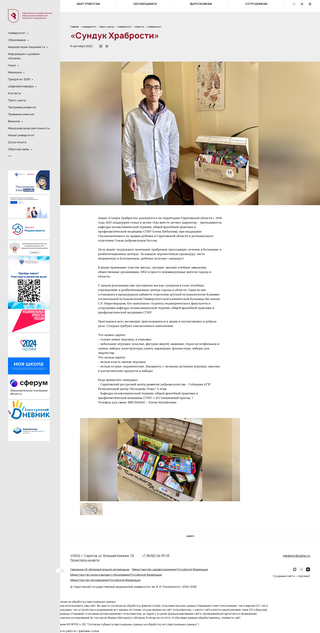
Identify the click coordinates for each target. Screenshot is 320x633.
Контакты (14, 93)
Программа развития (22, 107)
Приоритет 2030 (19, 79)
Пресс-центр (17, 100)
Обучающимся (145, 4)
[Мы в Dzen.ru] (308, 569)
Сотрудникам (256, 4)
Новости (139, 26)
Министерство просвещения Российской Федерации (105, 580)
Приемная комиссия (21, 114)
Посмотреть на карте (84, 560)
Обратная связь (19, 149)
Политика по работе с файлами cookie (74, 631)
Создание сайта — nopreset (291, 576)
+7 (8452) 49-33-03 (155, 556)
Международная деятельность (29, 128)
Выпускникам (201, 4)
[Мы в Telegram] (301, 569)
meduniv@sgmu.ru (296, 556)
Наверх (190, 536)
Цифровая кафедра (21, 86)
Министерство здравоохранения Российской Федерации (170, 569)
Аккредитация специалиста (27, 47)
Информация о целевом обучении (24, 56)
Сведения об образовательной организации (99, 569)
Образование (17, 40)
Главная (74, 26)
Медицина (15, 72)
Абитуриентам (88, 4)
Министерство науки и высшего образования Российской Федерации (116, 575)
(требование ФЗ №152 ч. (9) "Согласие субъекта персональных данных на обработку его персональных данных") (124, 624)
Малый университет (21, 135)
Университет (17, 33)
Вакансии (14, 121)
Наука (12, 65)
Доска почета (17, 142)
